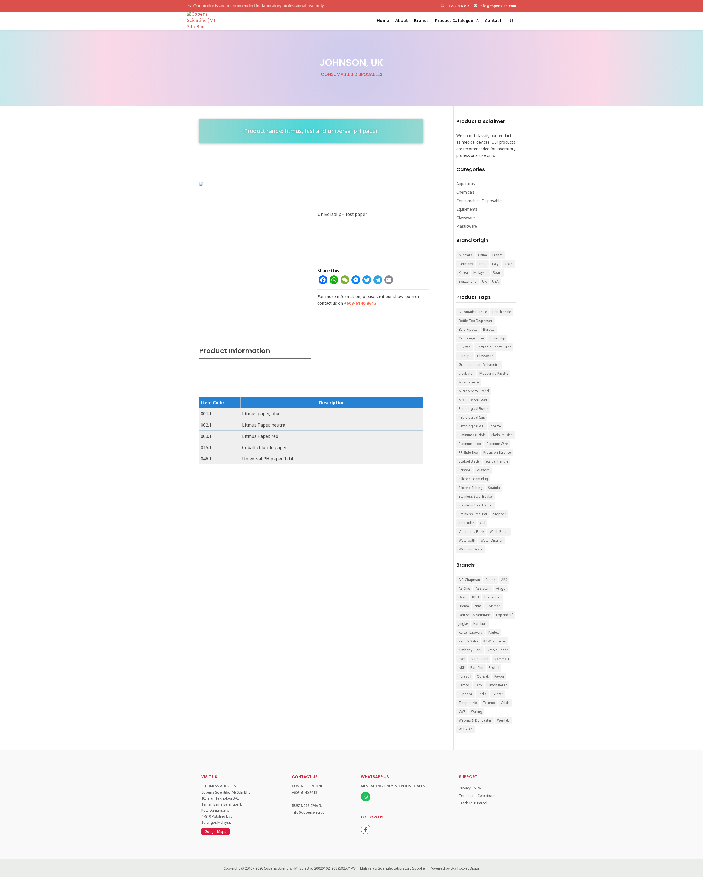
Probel (494, 667)
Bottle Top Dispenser (475, 320)
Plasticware (466, 226)
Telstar (497, 694)
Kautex (493, 632)
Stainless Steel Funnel (475, 505)
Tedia (482, 694)
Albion (491, 579)
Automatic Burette (473, 312)
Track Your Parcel (473, 802)
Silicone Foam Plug (473, 479)
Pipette (495, 426)
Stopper (499, 514)
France (497, 255)
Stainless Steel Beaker (476, 496)
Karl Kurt (480, 623)
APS (504, 579)
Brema (464, 606)
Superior (465, 694)
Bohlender (492, 597)
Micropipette (469, 382)
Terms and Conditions (477, 795)
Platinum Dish (502, 435)
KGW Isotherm (494, 641)
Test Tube (466, 522)
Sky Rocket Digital (465, 868)
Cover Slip (497, 338)
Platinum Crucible (472, 435)
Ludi (462, 658)
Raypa (499, 676)
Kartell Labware (471, 632)
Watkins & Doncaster (475, 720)
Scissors (483, 470)
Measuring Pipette (493, 373)
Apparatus (465, 183)
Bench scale (501, 312)
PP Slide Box (468, 452)
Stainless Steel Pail (473, 514)
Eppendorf (504, 614)
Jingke (463, 623)
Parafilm (476, 667)
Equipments (467, 209)
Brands (421, 21)
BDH (475, 597)
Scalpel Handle (496, 461)
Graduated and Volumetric (479, 364)
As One (464, 588)
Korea (463, 272)
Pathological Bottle (473, 408)
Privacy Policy (470, 788)
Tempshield (468, 702)
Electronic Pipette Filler (493, 347)
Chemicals (465, 192)
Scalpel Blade (469, 461)
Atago (501, 588)
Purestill (465, 676)
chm (478, 606)
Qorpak (483, 676)
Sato (478, 685)
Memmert (501, 658)
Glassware (465, 217)
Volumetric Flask (471, 531)
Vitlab (505, 702)
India (482, 263)
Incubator (466, 373)
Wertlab (503, 720)
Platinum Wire (497, 443)
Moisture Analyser (473, 399)
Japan (508, 263)
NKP (462, 667)
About (401, 21)
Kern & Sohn (468, 641)
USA (495, 281)
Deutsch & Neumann (475, 614)
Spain (497, 272)
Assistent (483, 588)
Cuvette (464, 347)
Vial (482, 522)
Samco (464, 685)
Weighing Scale (470, 549)
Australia (466, 255)
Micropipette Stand (474, 391)
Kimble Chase (497, 650)
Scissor (464, 470)
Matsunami (479, 658)
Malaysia (480, 272)
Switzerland (468, 281)
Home (382, 21)
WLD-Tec (465, 729)
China (482, 255)
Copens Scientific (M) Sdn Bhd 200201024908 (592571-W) (310, 868)
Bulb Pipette (468, 329)
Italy (495, 263)
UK (484, 281)
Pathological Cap (472, 417)
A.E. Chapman (469, 579)
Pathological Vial (471, 426)
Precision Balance (497, 452)
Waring (476, 711)
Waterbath (467, 540)
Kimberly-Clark (470, 650)
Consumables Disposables (352, 74)
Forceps (465, 355)
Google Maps (215, 831)
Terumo (489, 702)
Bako (463, 597)
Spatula (494, 487)
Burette (489, 329)
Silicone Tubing (470, 487)
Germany (466, 263)
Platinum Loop (470, 443)
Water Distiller (492, 540)
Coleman (494, 606)
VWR (462, 711)
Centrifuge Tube (471, 338)
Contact (493, 21)
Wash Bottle (499, 531)
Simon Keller (497, 685)
